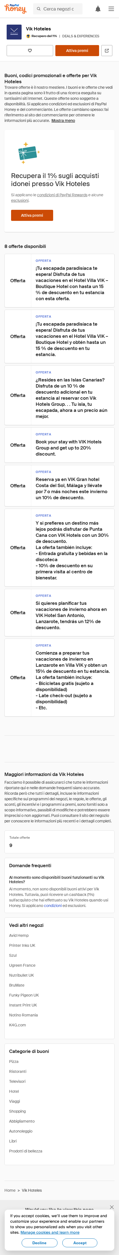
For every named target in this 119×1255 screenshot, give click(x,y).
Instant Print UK (23, 1005)
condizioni (53, 905)
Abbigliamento (22, 1121)
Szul (13, 955)
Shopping (17, 1111)
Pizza (14, 1061)
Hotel (14, 1091)
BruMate (16, 985)
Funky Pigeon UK (24, 995)
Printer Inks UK (22, 945)
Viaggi (14, 1101)
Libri (13, 1141)
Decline (39, 1243)
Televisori (17, 1081)
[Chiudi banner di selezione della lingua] (112, 1207)
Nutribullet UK (21, 975)
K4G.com (17, 1025)
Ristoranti (17, 1071)
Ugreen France (22, 965)
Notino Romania (23, 1015)
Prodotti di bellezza (25, 1151)
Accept (80, 1243)
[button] (111, 9)
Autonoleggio (20, 1131)
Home (9, 1190)
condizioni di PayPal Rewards (62, 194)
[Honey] (15, 9)
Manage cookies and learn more (49, 1232)
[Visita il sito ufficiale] (106, 50)
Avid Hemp (19, 935)
